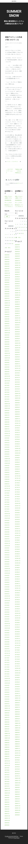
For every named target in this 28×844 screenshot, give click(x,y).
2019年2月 (7, 454)
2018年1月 (7, 483)
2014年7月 (7, 580)
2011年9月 (7, 658)
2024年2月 (7, 323)
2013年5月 (7, 612)
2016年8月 (7, 522)
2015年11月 (7, 543)
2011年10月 (7, 655)
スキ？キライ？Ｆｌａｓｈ (9, 171)
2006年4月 (7, 806)
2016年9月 (7, 520)
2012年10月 (7, 628)
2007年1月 (7, 786)
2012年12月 (7, 623)
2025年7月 (7, 284)
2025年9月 (7, 280)
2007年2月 (7, 783)
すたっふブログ (8, 202)
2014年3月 (7, 589)
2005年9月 (7, 822)
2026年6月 (7, 259)
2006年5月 (7, 804)
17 (14, 237)
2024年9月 (7, 307)
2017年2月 (7, 509)
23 (12, 240)
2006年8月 (7, 797)
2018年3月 (7, 479)
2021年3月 (7, 396)
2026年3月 (7, 266)
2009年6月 (7, 719)
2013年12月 (7, 596)
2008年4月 (7, 751)
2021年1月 (7, 401)
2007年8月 (7, 770)
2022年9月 (7, 360)
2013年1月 (7, 621)
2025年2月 (7, 296)
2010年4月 (7, 696)
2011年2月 (7, 674)
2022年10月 (7, 358)
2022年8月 (7, 362)
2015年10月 (7, 545)
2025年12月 (7, 273)
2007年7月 (7, 772)
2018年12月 (7, 458)
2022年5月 (7, 367)
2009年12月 (7, 706)
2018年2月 (7, 481)
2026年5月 (7, 261)
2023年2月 (7, 348)
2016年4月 (7, 532)
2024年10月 (7, 305)
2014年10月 (7, 573)
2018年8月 (7, 467)
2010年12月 (7, 678)
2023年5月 (7, 341)
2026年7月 (7, 257)
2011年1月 (7, 676)
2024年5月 (7, 316)
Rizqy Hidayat (16, 837)
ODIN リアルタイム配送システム (8, 197)
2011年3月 (7, 671)
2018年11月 (7, 461)
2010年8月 (7, 687)
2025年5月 (7, 289)
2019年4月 (7, 449)
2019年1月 (7, 456)
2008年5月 (7, 749)
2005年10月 (7, 820)
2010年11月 (7, 680)
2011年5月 (7, 667)
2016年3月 (7, 534)
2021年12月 (7, 376)
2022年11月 (7, 355)
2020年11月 (7, 406)
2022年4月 (7, 369)
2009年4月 (7, 724)
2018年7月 (7, 470)
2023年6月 (7, 339)
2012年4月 (7, 641)
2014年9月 (7, 575)
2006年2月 (7, 811)
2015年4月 (7, 559)
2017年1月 (7, 511)
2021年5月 (7, 392)
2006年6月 (7, 802)
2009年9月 (7, 712)
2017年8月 (7, 495)
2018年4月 (7, 477)
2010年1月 (7, 703)
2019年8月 (7, 440)
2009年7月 (7, 717)
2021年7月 (7, 387)
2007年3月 (7, 781)
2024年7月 (7, 312)
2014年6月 (7, 582)
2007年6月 (7, 774)
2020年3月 (7, 424)
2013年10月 (7, 600)
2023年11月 (7, 330)
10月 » (9, 247)
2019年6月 (7, 445)
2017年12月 (7, 486)
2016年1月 (7, 538)
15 (10, 237)
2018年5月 (7, 474)
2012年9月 (7, 630)
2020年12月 (7, 403)
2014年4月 (7, 587)
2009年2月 (7, 728)
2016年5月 (7, 529)
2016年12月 (7, 513)
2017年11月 (7, 488)
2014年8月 (7, 577)
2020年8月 (7, 412)
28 (9, 243)
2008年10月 (7, 738)
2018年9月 (7, 465)
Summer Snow (14, 13)
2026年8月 (7, 254)
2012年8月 (7, 632)
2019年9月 (7, 438)
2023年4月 (7, 344)
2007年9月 (7, 767)
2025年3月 (7, 293)
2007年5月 (7, 777)
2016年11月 (7, 516)
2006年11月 (7, 790)
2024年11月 (7, 303)
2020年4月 (7, 422)
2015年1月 (7, 566)
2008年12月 (7, 733)
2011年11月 (7, 653)
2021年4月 (7, 394)
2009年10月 (7, 710)
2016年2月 (7, 536)
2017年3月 (7, 506)
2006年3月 (7, 809)
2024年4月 (7, 319)
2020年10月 (7, 408)
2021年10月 (7, 380)
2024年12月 (7, 300)
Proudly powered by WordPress (11, 836)
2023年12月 (7, 328)
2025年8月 (7, 282)
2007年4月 (7, 779)
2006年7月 (7, 799)
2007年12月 (7, 761)
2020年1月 (7, 429)
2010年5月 (7, 694)
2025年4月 (7, 291)
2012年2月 (7, 646)
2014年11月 (7, 570)
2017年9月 (7, 493)
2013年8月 (7, 605)
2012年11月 (7, 625)
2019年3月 (7, 451)
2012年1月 (7, 648)
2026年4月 (7, 264)
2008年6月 (7, 747)
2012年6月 (7, 637)
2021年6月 (7, 390)
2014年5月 (7, 584)
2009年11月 (7, 708)
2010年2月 (7, 701)
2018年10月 (7, 463)
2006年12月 (7, 788)
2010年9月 (7, 685)
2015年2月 (7, 564)
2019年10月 (7, 435)
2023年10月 (7, 332)
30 (12, 243)
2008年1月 (7, 758)
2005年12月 (7, 816)
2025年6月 (7, 287)
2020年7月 (7, 415)
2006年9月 (7, 795)
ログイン (19, 183)
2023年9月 (7, 335)
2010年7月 (7, 690)
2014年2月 (7, 591)
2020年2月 (7, 426)
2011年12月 (7, 651)
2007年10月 (7, 765)
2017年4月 (7, 504)
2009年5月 (7, 722)
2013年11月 (7, 598)
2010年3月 (7, 699)
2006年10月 (7, 793)
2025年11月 (7, 275)
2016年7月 (7, 525)
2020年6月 (7, 417)
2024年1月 (7, 325)
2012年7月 (7, 635)
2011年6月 (7, 664)
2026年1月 (7, 270)
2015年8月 (7, 550)
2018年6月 (7, 472)
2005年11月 (7, 818)
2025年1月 (7, 298)
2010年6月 (7, 692)
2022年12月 (7, 353)
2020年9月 (7, 410)
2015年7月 (7, 552)
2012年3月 (7, 644)
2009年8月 (7, 715)
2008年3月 (7, 754)
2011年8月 (7, 660)
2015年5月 (7, 557)
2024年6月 (7, 314)
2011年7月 (7, 662)
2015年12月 (7, 541)
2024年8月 (7, 309)
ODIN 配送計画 (8, 200)
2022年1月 (7, 374)
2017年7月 (7, 497)
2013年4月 (7, 614)
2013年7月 (7, 607)
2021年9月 (7, 383)
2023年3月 (7, 346)
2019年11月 (7, 433)
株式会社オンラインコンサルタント (9, 205)
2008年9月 (7, 740)
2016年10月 (7, 518)
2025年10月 (7, 277)
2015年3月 (7, 561)
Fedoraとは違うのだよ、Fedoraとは (18, 171)
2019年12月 (7, 431)
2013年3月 (7, 616)
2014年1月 (7, 593)
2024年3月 (7, 321)
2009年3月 (7, 726)
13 (7, 237)
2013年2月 (7, 619)
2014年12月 (7, 568)
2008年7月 (7, 745)
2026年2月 (7, 268)
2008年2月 (7, 756)
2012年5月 (7, 639)
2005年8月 (7, 825)
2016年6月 (7, 527)
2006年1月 (7, 813)
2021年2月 (7, 399)
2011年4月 (7, 669)
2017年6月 (7, 499)
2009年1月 (7, 731)
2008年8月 (7, 742)
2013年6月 (7, 609)
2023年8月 (7, 337)
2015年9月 (7, 548)
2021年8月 (7, 385)
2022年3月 (7, 371)
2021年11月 (7, 378)
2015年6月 (7, 554)
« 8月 (6, 247)
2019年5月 (7, 447)
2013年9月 (7, 603)
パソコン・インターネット (12, 161)
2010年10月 (7, 683)
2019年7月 (7, 442)
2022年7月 (7, 364)
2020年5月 (7, 419)
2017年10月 (7, 490)
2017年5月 (7, 502)
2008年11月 (7, 735)
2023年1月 (7, 351)
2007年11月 (7, 763)
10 (14, 234)
